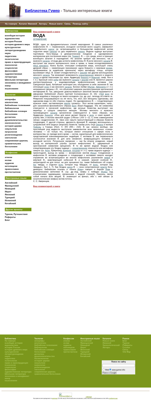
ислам (8, 160)
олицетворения (86, 75)
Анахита (49, 115)
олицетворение (79, 148)
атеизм (8, 157)
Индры (104, 171)
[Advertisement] (18, 271)
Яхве (107, 169)
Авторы (43, 24)
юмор (8, 85)
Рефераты (10, 217)
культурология (12, 47)
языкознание (11, 88)
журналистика (12, 38)
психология (11, 65)
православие (12, 169)
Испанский (10, 200)
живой (107, 157)
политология (11, 59)
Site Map (127, 352)
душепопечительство (16, 120)
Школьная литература (16, 80)
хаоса (51, 49)
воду (107, 94)
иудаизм (9, 163)
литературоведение (15, 50)
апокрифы (10, 99)
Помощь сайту (80, 24)
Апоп (47, 150)
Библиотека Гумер (42, 10)
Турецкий (10, 197)
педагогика (10, 56)
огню (46, 87)
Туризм (126, 343)
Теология (10, 94)
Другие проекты (14, 209)
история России (13, 41)
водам (109, 68)
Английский (11, 183)
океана (81, 51)
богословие (11, 114)
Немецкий (10, 188)
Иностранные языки (16, 178)
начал (36, 77)
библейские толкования (17, 105)
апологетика (11, 102)
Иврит (8, 191)
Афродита (101, 87)
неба (56, 80)
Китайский (10, 203)
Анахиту (85, 77)
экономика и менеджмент (18, 82)
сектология (11, 137)
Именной (107, 343)
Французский (12, 185)
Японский (10, 194)
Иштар (91, 87)
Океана (99, 124)
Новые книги (56, 24)
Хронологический (111, 345)
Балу (74, 105)
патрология (11, 132)
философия (11, 71)
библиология (12, 108)
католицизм (11, 166)
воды (95, 164)
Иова (80, 169)
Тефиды (37, 127)
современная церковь (16, 140)
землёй (83, 72)
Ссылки (126, 347)
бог (34, 164)
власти (103, 167)
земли (53, 51)
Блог (7, 220)
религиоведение (13, 135)
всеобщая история (15, 35)
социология (11, 68)
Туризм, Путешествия (16, 214)
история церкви (13, 126)
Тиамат (75, 56)
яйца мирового (40, 65)
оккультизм (11, 129)
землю (67, 103)
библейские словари (16, 111)
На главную (11, 24)
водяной (67, 150)
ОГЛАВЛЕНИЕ (40, 39)
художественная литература (18, 372)
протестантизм (12, 172)
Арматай (95, 77)
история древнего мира (17, 44)
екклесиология (12, 123)
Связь (67, 24)
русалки (76, 150)
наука (8, 53)
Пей (102, 94)
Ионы (93, 153)
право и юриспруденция (18, 62)
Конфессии (11, 152)
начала (46, 61)
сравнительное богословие (47, 374)
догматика (10, 117)
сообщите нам (113, 398)
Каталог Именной (28, 24)
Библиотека (12, 31)
